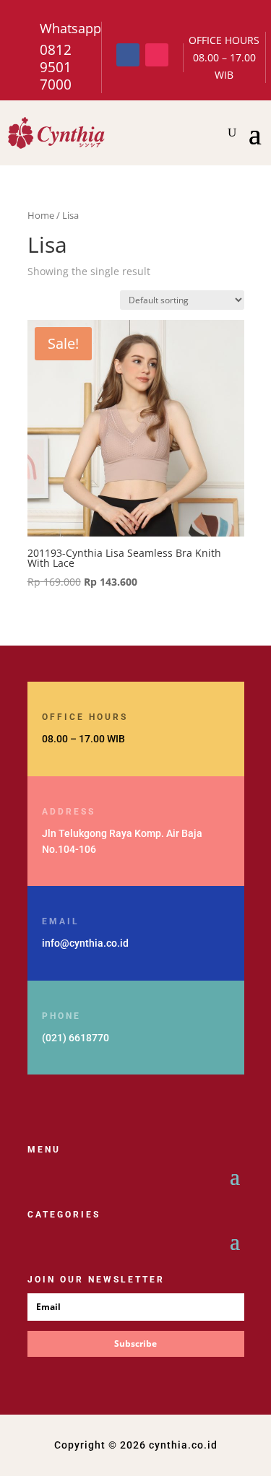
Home (40, 215)
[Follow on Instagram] (156, 54)
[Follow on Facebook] (127, 54)
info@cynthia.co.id (85, 943)
